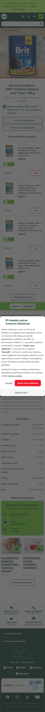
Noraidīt (8, 383)
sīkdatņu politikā (15, 376)
